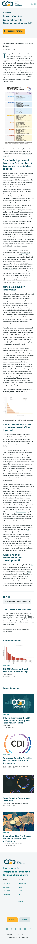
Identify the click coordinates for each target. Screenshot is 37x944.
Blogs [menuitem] (20, 887)
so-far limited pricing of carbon (16, 550)
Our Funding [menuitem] (6, 883)
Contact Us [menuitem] (6, 894)
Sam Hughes (19, 844)
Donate (24, 920)
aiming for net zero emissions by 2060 (20, 569)
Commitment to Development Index (17, 602)
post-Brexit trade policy (10, 268)
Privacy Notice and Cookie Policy (19, 937)
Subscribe (12, 920)
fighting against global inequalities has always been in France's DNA (17, 574)
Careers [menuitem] (20, 901)
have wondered (21, 512)
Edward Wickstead (21, 766)
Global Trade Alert (9, 357)
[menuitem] (32, 4)
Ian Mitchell (10, 43)
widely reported (27, 369)
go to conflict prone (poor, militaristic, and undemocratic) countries (16, 532)
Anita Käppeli (7, 726)
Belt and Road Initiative (10, 507)
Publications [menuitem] (22, 883)
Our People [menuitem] (6, 891)
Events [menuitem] (20, 891)
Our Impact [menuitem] (6, 887)
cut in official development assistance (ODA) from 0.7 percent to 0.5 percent (18, 255)
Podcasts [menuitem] (21, 894)
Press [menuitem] (20, 898)
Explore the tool (15, 31)
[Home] (18, 3)
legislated (9, 246)
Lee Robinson (20, 43)
